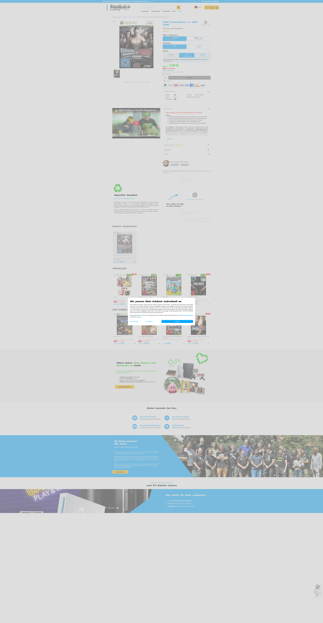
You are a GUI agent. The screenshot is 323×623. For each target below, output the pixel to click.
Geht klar (177, 321)
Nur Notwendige (134, 321)
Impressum (138, 317)
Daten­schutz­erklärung (188, 315)
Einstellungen (149, 321)
